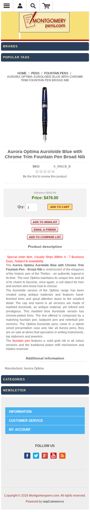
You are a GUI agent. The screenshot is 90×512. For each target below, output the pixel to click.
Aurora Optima (34, 368)
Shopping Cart (46, 5)
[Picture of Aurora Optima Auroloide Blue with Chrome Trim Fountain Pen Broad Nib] (45, 142)
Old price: (40, 192)
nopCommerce (53, 501)
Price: (37, 198)
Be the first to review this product (45, 176)
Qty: (21, 207)
